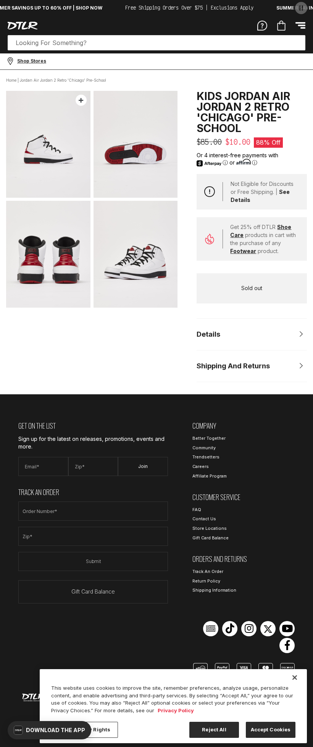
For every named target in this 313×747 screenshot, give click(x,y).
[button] (49, 730)
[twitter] (268, 628)
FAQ (196, 509)
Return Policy (206, 581)
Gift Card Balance (93, 591)
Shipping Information (214, 590)
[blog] (210, 628)
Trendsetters (205, 457)
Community (204, 447)
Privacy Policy (176, 710)
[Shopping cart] (281, 26)
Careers (200, 466)
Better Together (209, 438)
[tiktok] (229, 628)
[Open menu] (300, 25)
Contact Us (204, 518)
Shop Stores (31, 61)
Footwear (243, 251)
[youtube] (287, 628)
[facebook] (287, 645)
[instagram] (249, 628)
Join (143, 466)
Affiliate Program (209, 476)
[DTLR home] (22, 25)
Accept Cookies (271, 729)
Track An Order (207, 571)
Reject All (214, 729)
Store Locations (209, 528)
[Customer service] (262, 25)
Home (11, 80)
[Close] (294, 677)
